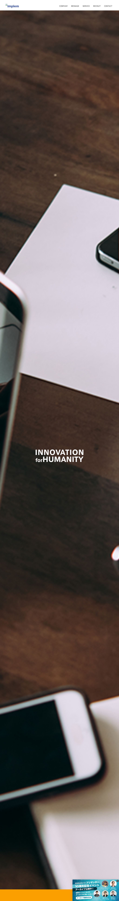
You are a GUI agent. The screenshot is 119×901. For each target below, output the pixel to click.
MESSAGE (75, 6)
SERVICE (86, 6)
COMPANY (63, 6)
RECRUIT (97, 6)
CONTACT (108, 6)
